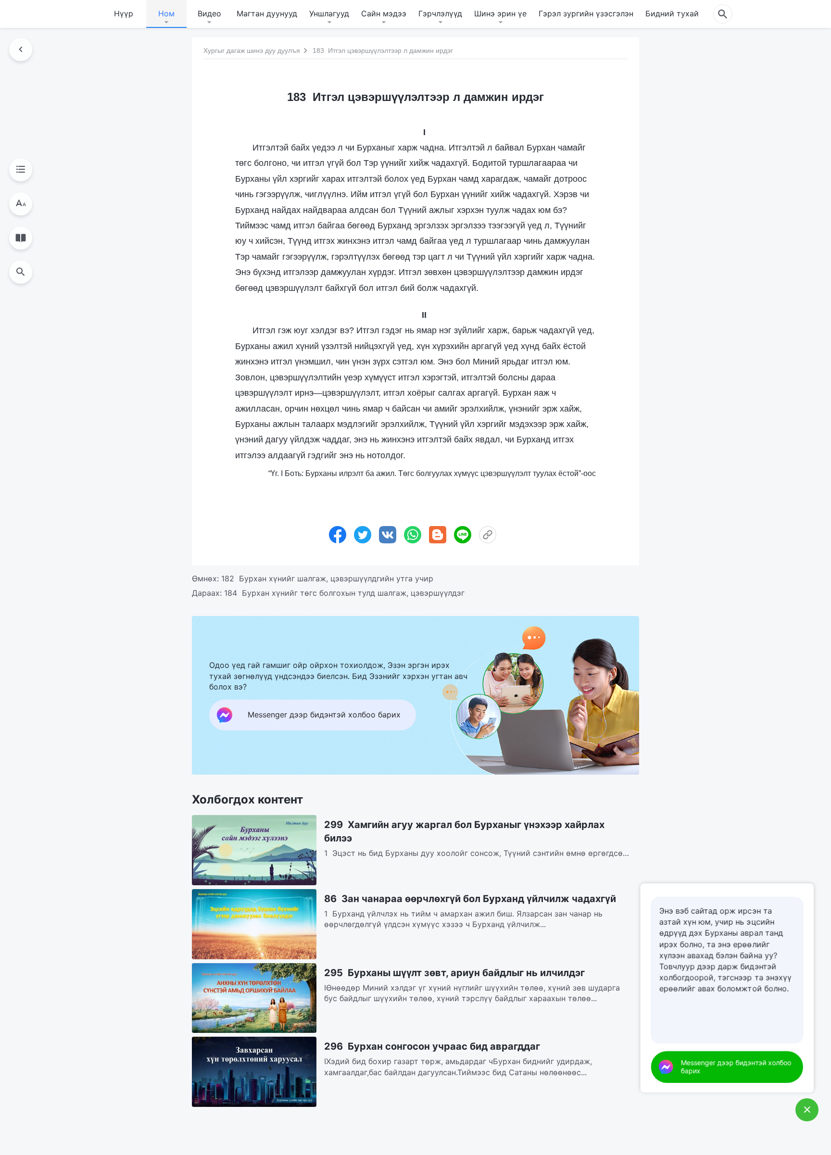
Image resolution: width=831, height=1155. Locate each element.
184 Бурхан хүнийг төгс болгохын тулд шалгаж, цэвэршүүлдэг (344, 593)
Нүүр (123, 13)
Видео (209, 13)
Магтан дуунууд (267, 13)
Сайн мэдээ (383, 13)
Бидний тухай (672, 13)
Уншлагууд (329, 13)
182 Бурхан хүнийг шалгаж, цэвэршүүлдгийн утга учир (327, 578)
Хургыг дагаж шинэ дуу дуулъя (251, 50)
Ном (166, 13)
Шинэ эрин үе (500, 13)
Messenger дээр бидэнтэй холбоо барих (736, 1066)
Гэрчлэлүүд (440, 13)
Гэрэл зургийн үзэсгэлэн (586, 13)
